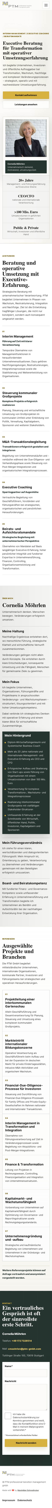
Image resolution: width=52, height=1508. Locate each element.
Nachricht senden (26, 1442)
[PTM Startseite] (21, 5)
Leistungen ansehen (26, 104)
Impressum (8, 1500)
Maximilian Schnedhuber (28, 1490)
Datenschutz (24, 1500)
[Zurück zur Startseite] (26, 1474)
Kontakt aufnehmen (26, 95)
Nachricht (10, 1381)
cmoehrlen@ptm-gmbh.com (24, 1348)
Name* (9, 1366)
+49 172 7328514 (22, 1340)
